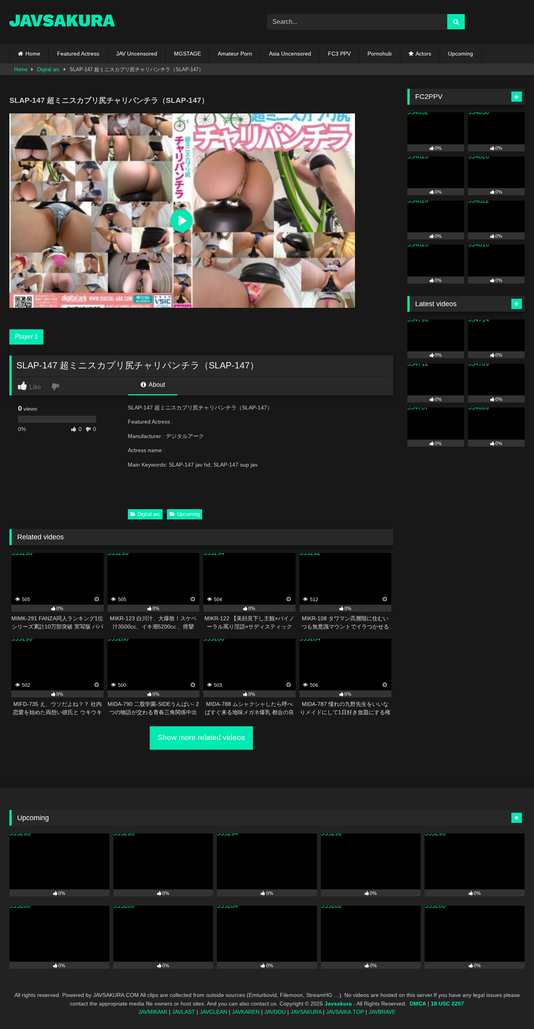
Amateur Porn (235, 53)
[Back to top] (509, 1005)
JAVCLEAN (213, 1012)
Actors (423, 53)
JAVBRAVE (382, 1012)
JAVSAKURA (305, 1012)
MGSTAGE (187, 53)
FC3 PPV (339, 53)
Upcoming (460, 53)
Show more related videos (201, 737)
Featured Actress (78, 53)
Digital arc (48, 69)
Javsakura (338, 1003)
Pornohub (379, 53)
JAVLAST (183, 1012)
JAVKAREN (246, 1012)
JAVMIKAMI (152, 1012)
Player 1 (26, 336)
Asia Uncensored (290, 53)
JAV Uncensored (136, 53)
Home (32, 53)
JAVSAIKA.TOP (345, 1012)
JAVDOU (275, 1012)
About (156, 384)
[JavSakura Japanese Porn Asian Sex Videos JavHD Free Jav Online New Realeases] (62, 21)
